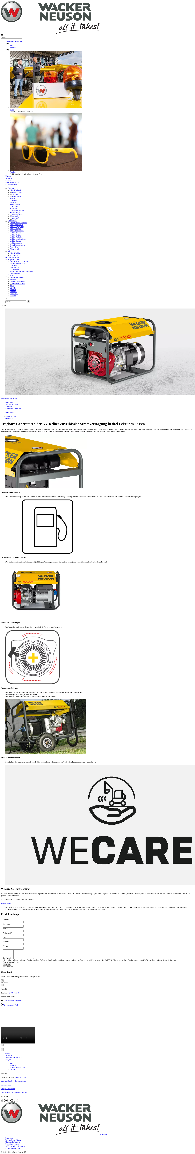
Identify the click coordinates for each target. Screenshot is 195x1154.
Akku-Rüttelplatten (17, 231)
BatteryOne (14, 247)
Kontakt (8, 176)
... (6, 414)
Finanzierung (14, 267)
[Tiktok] (15, 1101)
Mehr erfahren (6, 903)
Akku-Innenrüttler (16, 225)
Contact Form (6, 1085)
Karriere (8, 180)
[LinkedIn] (12, 1101)
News (12, 286)
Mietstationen (15, 255)
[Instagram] (5, 1101)
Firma (5, 928)
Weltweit (8, 178)
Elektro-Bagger (15, 235)
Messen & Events (18, 284)
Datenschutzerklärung (13, 1140)
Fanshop (13, 47)
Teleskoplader (15, 204)
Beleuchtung (14, 217)
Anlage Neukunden (8, 1089)
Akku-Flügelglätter (16, 227)
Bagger (14, 200)
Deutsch (14, 184)
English (8, 184)
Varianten (8, 406)
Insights (12, 288)
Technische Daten (11, 404)
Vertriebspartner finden (13, 41)
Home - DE (9, 412)
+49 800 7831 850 (13, 993)
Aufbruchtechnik (18, 210)
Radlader (13, 202)
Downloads (14, 294)
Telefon (5, 946)
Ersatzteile (13, 265)
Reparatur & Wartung (17, 263)
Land (5, 937)
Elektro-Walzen (15, 233)
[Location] (2, 1101)
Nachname (7, 924)
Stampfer (15, 194)
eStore (12, 45)
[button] (12, 182)
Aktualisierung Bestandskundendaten (14, 1092)
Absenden (7, 964)
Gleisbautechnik (15, 273)
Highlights (9, 402)
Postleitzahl (7, 933)
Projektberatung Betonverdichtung (22, 271)
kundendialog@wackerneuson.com (13, 1081)
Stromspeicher (17, 214)
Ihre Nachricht (8, 958)
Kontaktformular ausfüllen (13, 1000)
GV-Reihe (9, 418)
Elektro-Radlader (16, 237)
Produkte (11, 188)
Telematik (15, 269)
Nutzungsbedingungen (13, 1142)
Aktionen (13, 292)
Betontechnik (17, 192)
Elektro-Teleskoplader (18, 239)
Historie (13, 280)
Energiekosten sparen (17, 245)
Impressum (9, 1138)
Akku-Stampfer (15, 229)
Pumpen (15, 219)
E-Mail (6, 942)
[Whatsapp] (17, 1101)
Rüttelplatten (16, 196)
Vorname (6, 920)
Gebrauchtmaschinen (12, 257)
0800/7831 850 (20, 1077)
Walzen (12, 198)
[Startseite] (50, 33)
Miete (10, 251)
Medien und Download (13, 408)
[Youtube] (10, 1101)
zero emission (12, 221)
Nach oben (104, 1134)
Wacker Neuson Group (13, 1058)
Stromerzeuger (15, 212)
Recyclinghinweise (12, 1144)
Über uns (11, 275)
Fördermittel (14, 249)
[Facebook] (7, 1101)
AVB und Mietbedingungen (15, 1146)
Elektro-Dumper (16, 241)
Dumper (15, 206)
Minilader (13, 208)
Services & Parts (13, 259)
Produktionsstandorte (17, 282)
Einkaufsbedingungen (13, 1148)
